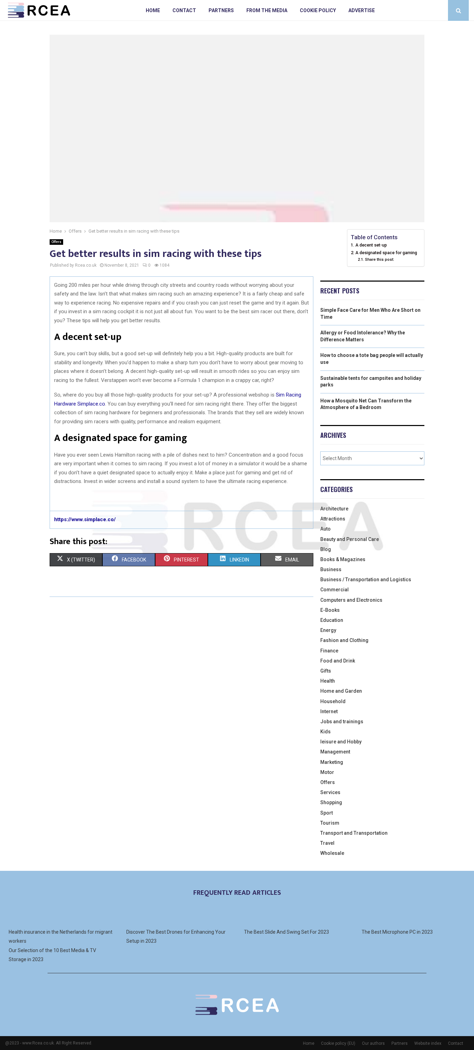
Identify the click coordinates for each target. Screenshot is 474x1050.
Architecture (334, 508)
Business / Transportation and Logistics (365, 579)
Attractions (332, 519)
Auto (325, 529)
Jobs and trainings (341, 721)
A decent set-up (371, 245)
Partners (221, 10)
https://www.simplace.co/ (85, 519)
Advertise (361, 10)
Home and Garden (341, 691)
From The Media (266, 10)
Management (335, 752)
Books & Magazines (342, 559)
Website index (427, 1043)
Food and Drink (337, 661)
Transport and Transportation (354, 833)
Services (330, 792)
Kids (325, 731)
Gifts (325, 671)
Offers (56, 242)
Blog (325, 549)
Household (333, 701)
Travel (327, 843)
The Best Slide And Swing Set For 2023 (286, 932)
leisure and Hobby (341, 741)
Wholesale (332, 853)
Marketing (331, 762)
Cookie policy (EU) (338, 1043)
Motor (327, 772)
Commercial (334, 589)
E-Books (330, 610)
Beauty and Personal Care (349, 539)
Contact (184, 10)
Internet (329, 711)
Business (330, 569)
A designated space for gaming (386, 252)
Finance (329, 650)
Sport (326, 813)
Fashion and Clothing (344, 640)
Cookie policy (318, 10)
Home (153, 10)
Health (327, 681)
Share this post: (379, 259)
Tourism (329, 823)
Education (331, 620)
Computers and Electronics (351, 600)
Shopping (331, 802)
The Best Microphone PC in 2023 (397, 932)
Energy (328, 630)
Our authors (373, 1043)
